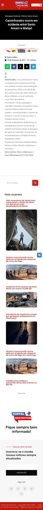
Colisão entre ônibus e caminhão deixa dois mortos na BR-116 (21, 383)
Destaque (9, 16)
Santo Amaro (32, 16)
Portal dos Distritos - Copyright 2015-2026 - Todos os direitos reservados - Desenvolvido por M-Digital (21, 506)
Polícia (24, 16)
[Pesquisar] (40, 5)
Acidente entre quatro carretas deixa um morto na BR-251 (21, 288)
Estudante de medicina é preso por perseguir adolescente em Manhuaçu (21, 316)
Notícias (16, 16)
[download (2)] (21, 51)
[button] (7, 66)
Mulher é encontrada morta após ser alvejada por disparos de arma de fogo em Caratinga (21, 353)
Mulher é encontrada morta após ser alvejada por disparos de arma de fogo (21, 259)
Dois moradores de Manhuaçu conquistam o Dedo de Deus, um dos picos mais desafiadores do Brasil (20, 203)
